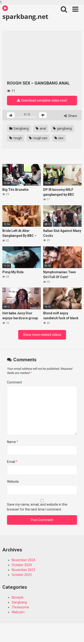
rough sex (39, 138)
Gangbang (21, 128)
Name (12, 442)
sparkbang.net (25, 16)
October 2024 (22, 565)
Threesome (20, 607)
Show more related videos (42, 335)
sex (60, 138)
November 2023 (23, 570)
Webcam (18, 612)
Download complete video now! (44, 100)
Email (12, 462)
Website (13, 481)
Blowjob (17, 597)
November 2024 (23, 560)
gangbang (64, 128)
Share (72, 116)
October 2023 (22, 575)
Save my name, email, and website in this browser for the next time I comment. (37, 507)
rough (17, 138)
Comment (14, 382)
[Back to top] (75, 633)
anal (42, 128)
